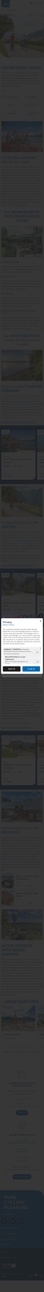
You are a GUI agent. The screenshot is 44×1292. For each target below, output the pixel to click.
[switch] (36, 652)
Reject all (11, 669)
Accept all (31, 669)
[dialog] (22, 646)
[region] (22, 655)
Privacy (11, 625)
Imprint (5, 625)
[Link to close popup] (40, 621)
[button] (34, 652)
